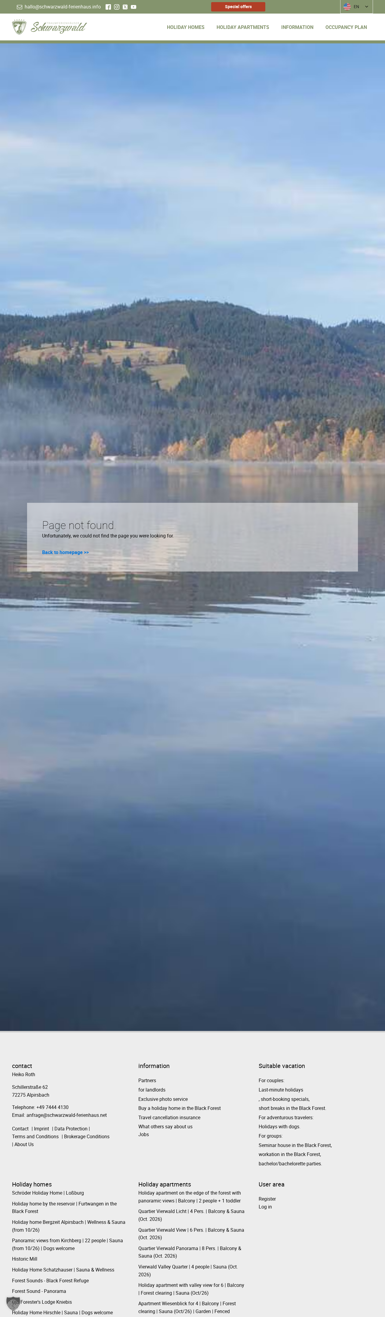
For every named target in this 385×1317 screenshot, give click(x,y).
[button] (13, 1303)
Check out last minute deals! (112, 698)
